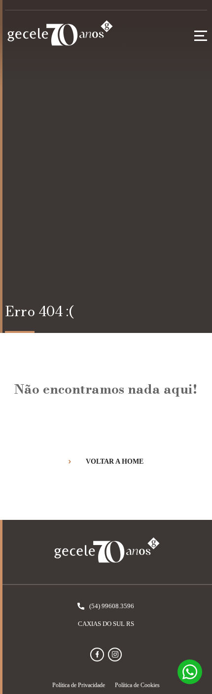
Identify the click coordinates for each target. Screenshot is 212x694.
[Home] (59, 35)
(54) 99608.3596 (111, 606)
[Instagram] (115, 654)
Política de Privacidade (78, 685)
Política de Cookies (137, 685)
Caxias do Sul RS (106, 623)
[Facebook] (97, 654)
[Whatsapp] (189, 671)
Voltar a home (114, 461)
